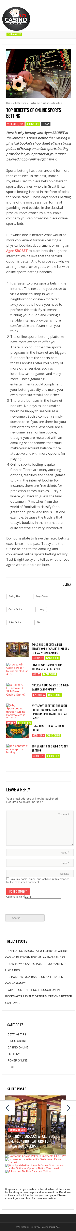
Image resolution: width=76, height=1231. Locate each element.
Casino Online (14, 34)
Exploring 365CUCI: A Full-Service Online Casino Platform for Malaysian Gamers (50, 648)
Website (64, 873)
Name (64, 852)
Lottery (41, 609)
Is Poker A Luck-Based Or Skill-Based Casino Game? (50, 687)
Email (65, 863)
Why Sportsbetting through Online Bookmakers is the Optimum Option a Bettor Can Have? (49, 712)
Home (9, 103)
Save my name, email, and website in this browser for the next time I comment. (37, 881)
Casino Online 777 (50, 1227)
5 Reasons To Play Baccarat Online (48, 728)
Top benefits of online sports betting (50, 748)
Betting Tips (20, 103)
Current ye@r (15, 896)
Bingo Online (41, 596)
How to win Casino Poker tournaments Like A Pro (47, 667)
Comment (63, 814)
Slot (38, 622)
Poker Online (15, 622)
